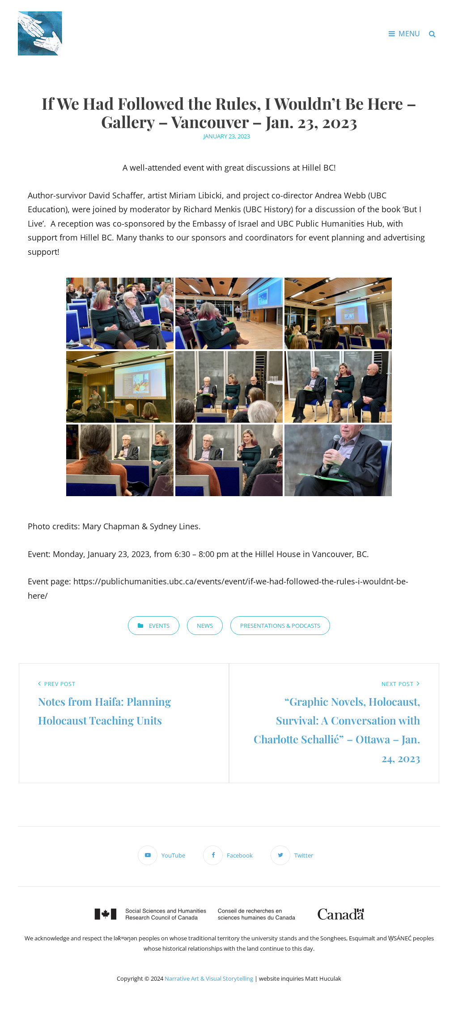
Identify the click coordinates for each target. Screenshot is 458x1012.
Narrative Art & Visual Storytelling (209, 978)
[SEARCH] (432, 33)
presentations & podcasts (280, 626)
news (205, 626)
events (159, 626)
